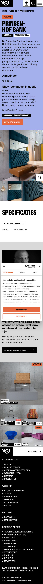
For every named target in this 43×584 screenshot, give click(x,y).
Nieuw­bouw (10, 543)
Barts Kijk (9, 517)
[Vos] (6, 451)
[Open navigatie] (39, 3)
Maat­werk (9, 561)
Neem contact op (12, 122)
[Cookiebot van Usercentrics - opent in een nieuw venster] (26, 266)
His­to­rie (8, 476)
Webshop (13, 11)
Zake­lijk (9, 555)
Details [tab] (21, 272)
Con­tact (8, 464)
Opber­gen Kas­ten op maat (19, 549)
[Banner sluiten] (39, 266)
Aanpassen (20, 316)
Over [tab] (35, 272)
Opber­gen (9, 499)
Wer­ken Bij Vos (12, 473)
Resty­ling (9, 537)
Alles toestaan (21, 310)
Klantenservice (13, 577)
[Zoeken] (33, 3)
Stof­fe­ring (10, 546)
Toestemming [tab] (8, 272)
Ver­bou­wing (11, 540)
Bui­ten (7, 505)
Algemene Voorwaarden (17, 580)
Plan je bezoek (12, 467)
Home (4, 11)
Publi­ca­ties (10, 479)
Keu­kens (8, 558)
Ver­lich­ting (10, 496)
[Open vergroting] (21, 155)
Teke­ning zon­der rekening (18, 531)
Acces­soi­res (11, 502)
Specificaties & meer (12, 110)
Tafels (7, 493)
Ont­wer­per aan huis (15, 534)
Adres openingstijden (17, 470)
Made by (10, 520)
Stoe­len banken (14, 490)
